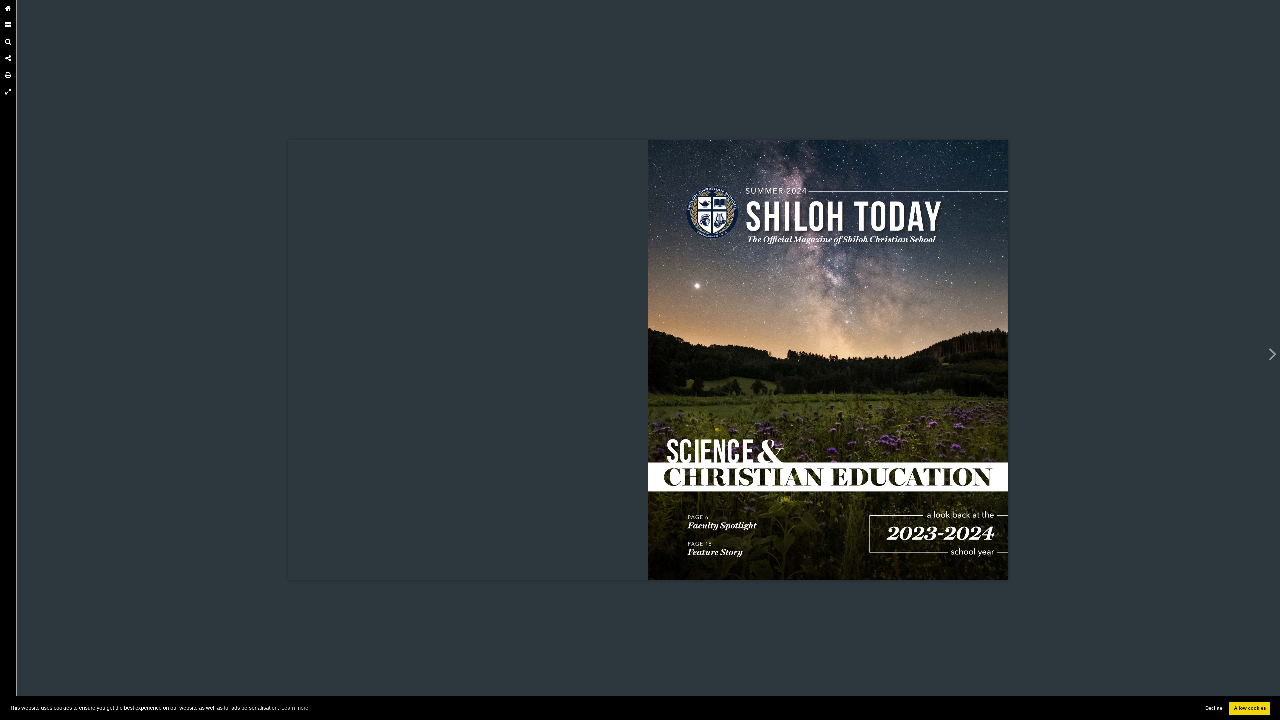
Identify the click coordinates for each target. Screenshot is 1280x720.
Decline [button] (1213, 708)
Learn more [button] (294, 708)
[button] (8, 8)
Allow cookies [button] (1250, 708)
